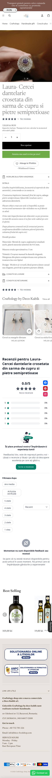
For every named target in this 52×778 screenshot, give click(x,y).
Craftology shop (21, 772)
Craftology (14, 23)
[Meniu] (3, 15)
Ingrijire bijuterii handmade (19, 177)
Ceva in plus (42, 23)
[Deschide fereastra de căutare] (9, 15)
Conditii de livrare (15, 274)
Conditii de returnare (16, 280)
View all (46, 299)
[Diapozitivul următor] (46, 324)
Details (5, 183)
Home (5, 23)
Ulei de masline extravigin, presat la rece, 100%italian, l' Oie (15, 627)
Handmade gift (28, 23)
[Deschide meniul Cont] (42, 15)
